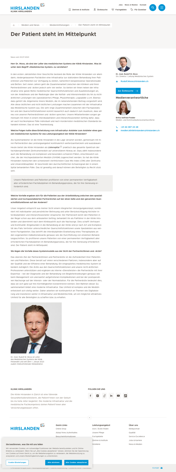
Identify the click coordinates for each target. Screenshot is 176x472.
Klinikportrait (134, 429)
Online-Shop (61, 429)
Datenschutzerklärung (59, 468)
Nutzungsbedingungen (40, 468)
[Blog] (125, 396)
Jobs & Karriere (135, 440)
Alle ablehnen (54, 462)
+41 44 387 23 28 (129, 127)
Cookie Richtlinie (75, 468)
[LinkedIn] (111, 396)
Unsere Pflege (98, 433)
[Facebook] (90, 396)
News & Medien (131, 5)
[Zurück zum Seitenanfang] (89, 417)
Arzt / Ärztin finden (100, 429)
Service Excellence (137, 436)
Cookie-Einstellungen (17, 462)
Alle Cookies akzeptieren (76, 462)
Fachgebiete (97, 436)
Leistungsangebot (101, 425)
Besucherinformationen (66, 436)
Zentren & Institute (100, 440)
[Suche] (152, 7)
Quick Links (61, 425)
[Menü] (162, 7)
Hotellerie (96, 444)
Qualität (132, 433)
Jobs (121, 5)
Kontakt (143, 5)
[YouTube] (118, 396)
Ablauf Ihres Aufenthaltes (66, 433)
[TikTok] (104, 396)
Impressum (87, 468)
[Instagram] (97, 396)
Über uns (133, 425)
